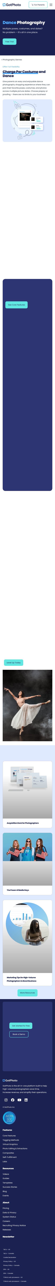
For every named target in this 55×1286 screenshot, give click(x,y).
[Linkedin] (26, 1100)
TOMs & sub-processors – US (12, 1277)
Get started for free (21, 1025)
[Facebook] (12, 1100)
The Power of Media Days (18, 890)
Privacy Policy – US (9, 1261)
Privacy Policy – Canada (11, 1265)
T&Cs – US (6, 1249)
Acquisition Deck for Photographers (23, 823)
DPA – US (6, 1269)
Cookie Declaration (9, 1257)
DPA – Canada (8, 1273)
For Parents (39, 4)
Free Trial (9, 41)
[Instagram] (6, 1100)
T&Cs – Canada (8, 1253)
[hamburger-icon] (51, 5)
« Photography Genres (11, 59)
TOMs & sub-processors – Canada (14, 1281)
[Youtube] (19, 1100)
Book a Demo (19, 1034)
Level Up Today (14, 662)
